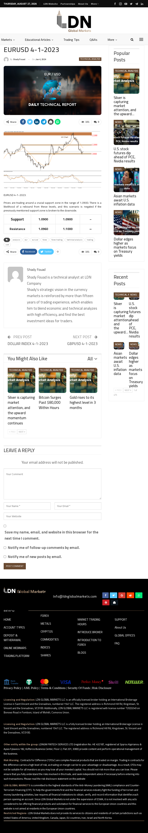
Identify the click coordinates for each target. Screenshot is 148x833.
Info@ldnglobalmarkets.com (75, 596)
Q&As (93, 39)
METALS (46, 623)
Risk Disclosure (101, 688)
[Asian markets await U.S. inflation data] (126, 179)
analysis (16, 240)
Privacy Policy (12, 688)
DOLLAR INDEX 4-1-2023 (28, 343)
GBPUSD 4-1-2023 (82, 343)
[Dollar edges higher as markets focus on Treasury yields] (126, 222)
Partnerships (68, 4)
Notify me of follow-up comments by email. (44, 547)
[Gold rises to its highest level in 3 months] (83, 380)
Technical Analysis (90, 59)
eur (26, 240)
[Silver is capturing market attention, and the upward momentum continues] (21, 380)
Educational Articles (37, 39)
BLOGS (82, 652)
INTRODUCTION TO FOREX (89, 642)
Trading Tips (71, 39)
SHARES (46, 655)
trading (90, 240)
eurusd (35, 240)
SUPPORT (121, 619)
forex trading (56, 240)
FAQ (117, 643)
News (118, 122)
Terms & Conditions (53, 688)
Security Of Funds (79, 688)
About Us (83, 4)
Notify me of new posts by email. (35, 557)
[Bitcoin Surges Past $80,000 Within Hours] (52, 380)
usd (7, 244)
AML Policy (31, 688)
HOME (7, 619)
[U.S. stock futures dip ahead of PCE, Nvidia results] (126, 132)
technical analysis (74, 240)
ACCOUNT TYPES (14, 627)
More (94, 4)
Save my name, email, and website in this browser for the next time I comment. (51, 535)
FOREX (45, 615)
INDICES (45, 647)
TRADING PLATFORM (16, 656)
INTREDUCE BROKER (90, 632)
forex (45, 240)
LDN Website (50, 4)
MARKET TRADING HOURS (89, 622)
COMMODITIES (50, 639)
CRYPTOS (47, 631)
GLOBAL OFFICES (125, 635)
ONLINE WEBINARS (15, 648)
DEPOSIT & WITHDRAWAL (12, 638)
